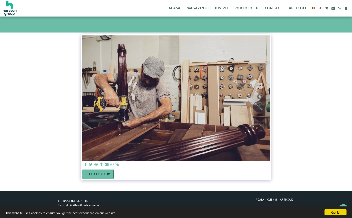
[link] (117, 165)
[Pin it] (96, 165)
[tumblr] (101, 165)
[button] (320, 8)
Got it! (335, 212)
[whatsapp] (112, 165)
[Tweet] (91, 165)
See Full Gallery (98, 174)
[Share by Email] (107, 165)
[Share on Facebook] (85, 165)
